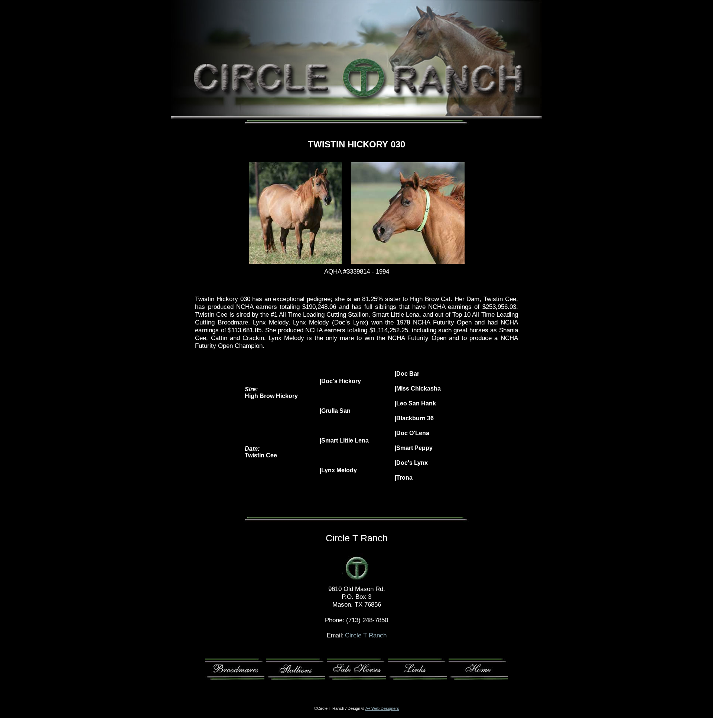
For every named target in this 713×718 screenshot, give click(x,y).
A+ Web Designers (382, 708)
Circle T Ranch (366, 635)
